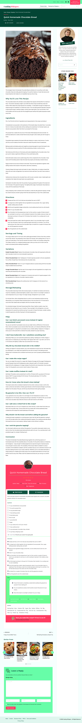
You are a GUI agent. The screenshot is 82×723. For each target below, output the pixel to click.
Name (8, 700)
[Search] (74, 64)
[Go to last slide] (4, 652)
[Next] (52, 652)
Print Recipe (18, 492)
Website (39, 700)
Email (23, 700)
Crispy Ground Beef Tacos (10, 633)
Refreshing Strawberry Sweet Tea (45, 633)
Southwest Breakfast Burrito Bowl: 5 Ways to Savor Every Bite (34, 658)
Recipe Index (43, 6)
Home (54, 1)
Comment (9, 681)
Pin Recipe (40, 492)
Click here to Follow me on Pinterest (22, 619)
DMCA (24, 718)
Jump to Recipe (9, 22)
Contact (62, 1)
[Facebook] (68, 2)
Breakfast (6, 14)
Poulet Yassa (71, 103)
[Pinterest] (66, 2)
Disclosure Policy (17, 718)
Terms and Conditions (31, 718)
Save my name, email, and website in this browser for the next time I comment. (24, 704)
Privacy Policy (21, 720)
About (58, 1)
